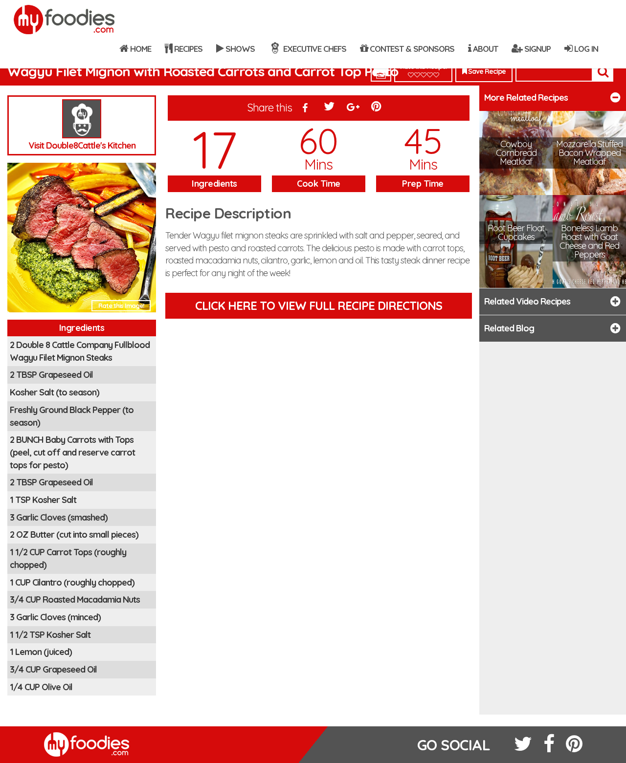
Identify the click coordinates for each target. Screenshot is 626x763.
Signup (536, 49)
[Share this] (305, 108)
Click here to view (318, 305)
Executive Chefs (313, 49)
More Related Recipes (526, 97)
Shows (239, 49)
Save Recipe (486, 71)
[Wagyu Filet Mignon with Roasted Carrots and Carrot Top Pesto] (81, 240)
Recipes (187, 49)
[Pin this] (377, 108)
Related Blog (509, 328)
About (484, 49)
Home (139, 49)
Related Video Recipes (527, 301)
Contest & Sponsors (411, 49)
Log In (585, 49)
